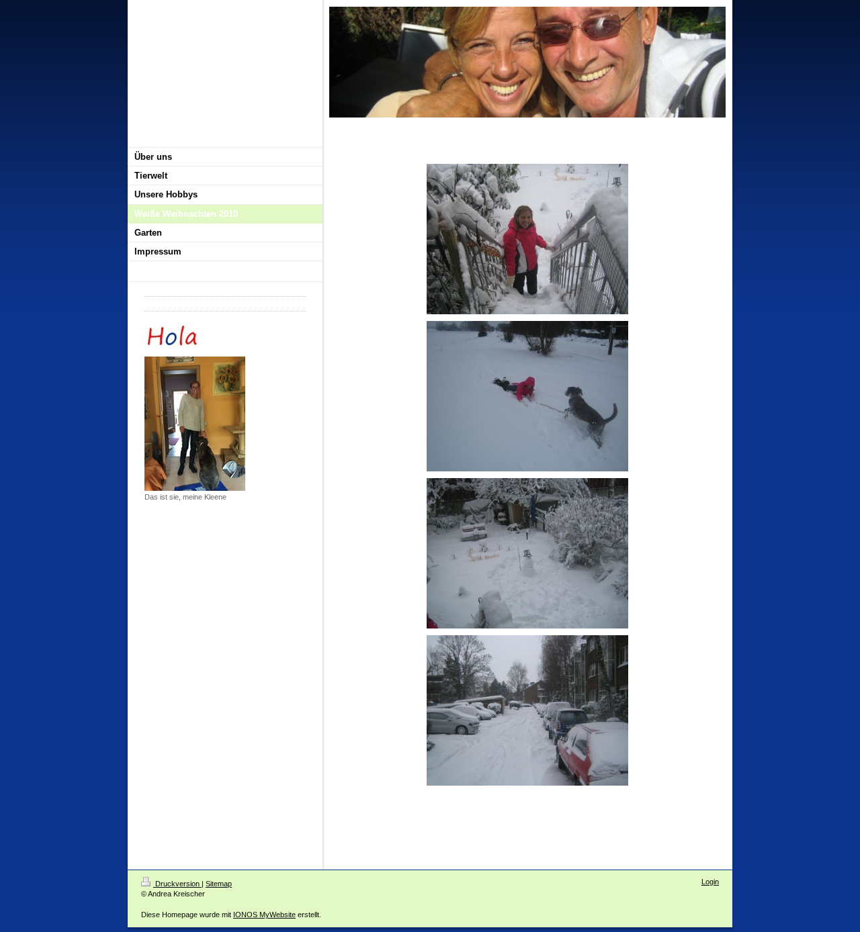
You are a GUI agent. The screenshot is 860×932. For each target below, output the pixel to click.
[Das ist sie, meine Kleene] (194, 424)
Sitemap (219, 884)
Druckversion (177, 884)
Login (710, 882)
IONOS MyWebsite (264, 915)
